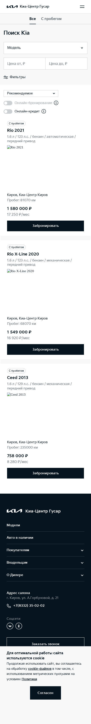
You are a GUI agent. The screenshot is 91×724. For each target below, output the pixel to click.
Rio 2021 (15, 130)
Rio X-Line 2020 (23, 254)
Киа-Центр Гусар (34, 6)
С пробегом (51, 19)
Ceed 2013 (17, 377)
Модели (13, 525)
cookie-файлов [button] (39, 669)
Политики (29, 679)
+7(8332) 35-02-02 (29, 606)
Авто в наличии (20, 538)
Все (32, 19)
